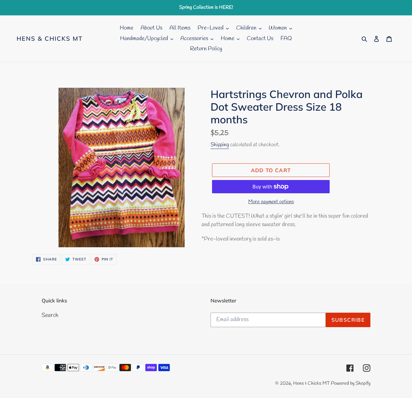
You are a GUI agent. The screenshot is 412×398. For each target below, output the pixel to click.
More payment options (271, 201)
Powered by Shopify (350, 383)
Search (50, 315)
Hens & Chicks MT (50, 38)
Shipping (220, 144)
